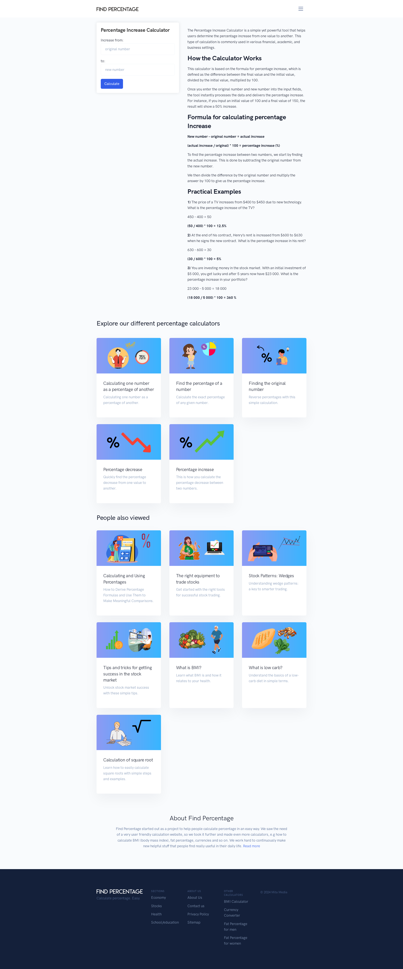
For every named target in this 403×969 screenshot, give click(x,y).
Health (156, 914)
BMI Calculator (236, 901)
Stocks (156, 906)
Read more (251, 846)
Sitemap (193, 922)
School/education (165, 922)
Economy (158, 897)
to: (103, 61)
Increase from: (112, 40)
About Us (194, 897)
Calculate (111, 84)
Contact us (195, 906)
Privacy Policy (198, 914)
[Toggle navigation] (301, 9)
